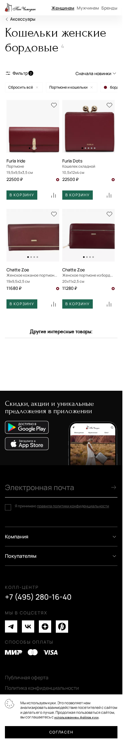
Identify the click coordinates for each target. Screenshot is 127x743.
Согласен (61, 732)
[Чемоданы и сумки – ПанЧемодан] (20, 7)
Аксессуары (22, 19)
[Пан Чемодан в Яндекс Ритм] (62, 626)
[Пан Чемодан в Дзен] (45, 626)
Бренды (109, 8)
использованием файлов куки (76, 717)
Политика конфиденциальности (42, 688)
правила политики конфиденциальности (73, 506)
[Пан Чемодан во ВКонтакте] (28, 626)
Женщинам (62, 8)
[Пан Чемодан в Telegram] (11, 626)
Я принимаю (62, 506)
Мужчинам (88, 8)
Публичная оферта (26, 677)
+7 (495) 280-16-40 (38, 597)
